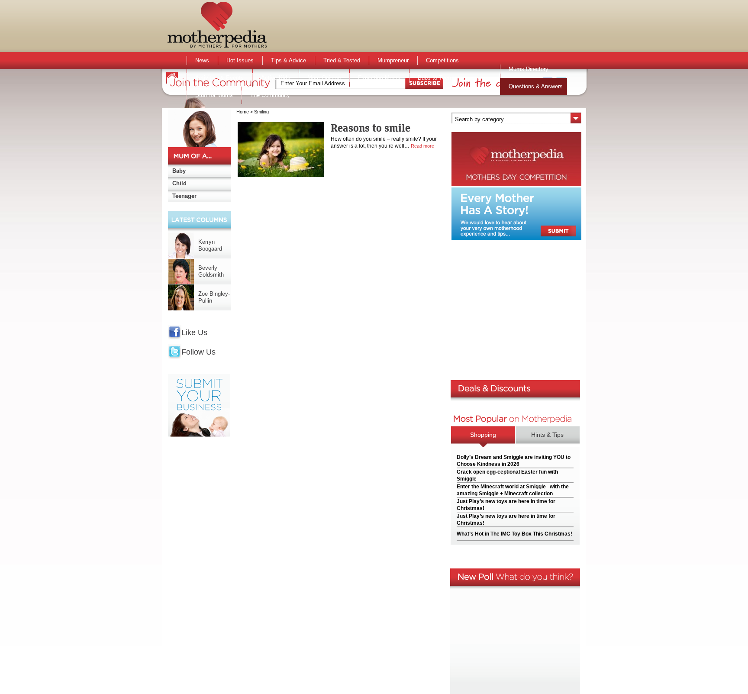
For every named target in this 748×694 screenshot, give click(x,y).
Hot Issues (240, 60)
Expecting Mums (379, 77)
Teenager (184, 196)
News (202, 60)
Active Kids (275, 77)
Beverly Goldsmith (211, 271)
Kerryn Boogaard (210, 245)
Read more (422, 145)
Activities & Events (219, 77)
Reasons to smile (370, 127)
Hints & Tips (547, 434)
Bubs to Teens (436, 77)
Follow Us (198, 352)
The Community (270, 95)
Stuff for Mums (214, 95)
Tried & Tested (341, 60)
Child (179, 183)
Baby (179, 171)
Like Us (194, 332)
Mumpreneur (393, 60)
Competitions (442, 60)
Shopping (483, 434)
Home (242, 111)
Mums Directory (528, 69)
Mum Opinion (324, 77)
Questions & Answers (536, 86)
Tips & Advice (288, 60)
